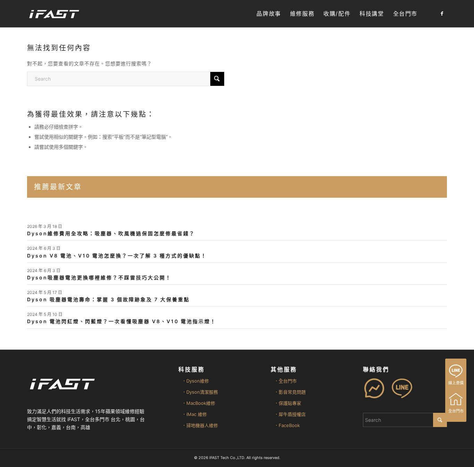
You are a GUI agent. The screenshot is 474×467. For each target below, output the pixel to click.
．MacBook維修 (198, 403)
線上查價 (456, 382)
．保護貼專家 (287, 403)
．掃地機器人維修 (200, 425)
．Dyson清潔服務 (200, 392)
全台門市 (456, 411)
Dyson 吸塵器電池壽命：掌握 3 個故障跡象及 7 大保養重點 (108, 299)
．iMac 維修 (194, 414)
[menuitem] (268, 13)
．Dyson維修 (195, 381)
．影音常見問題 (290, 392)
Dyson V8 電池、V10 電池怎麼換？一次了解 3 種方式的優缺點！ (117, 256)
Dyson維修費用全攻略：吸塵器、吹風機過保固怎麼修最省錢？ (111, 233)
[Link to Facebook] (442, 13)
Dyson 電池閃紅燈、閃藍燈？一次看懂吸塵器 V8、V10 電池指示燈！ (121, 321)
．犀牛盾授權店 (290, 414)
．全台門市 (285, 381)
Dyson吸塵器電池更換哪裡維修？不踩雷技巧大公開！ (99, 277)
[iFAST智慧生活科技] (54, 13)
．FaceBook (287, 425)
